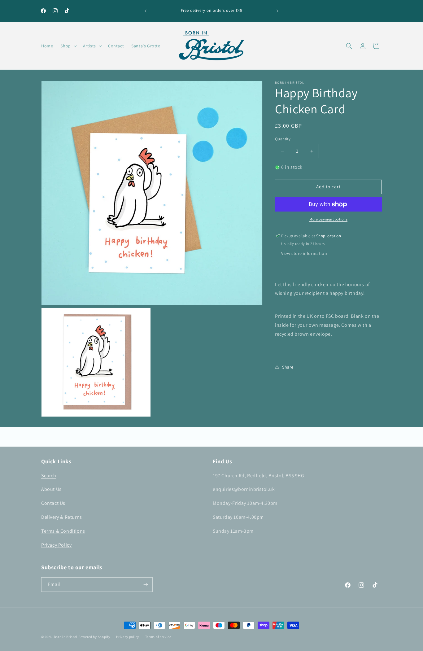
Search (48, 475)
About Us (51, 489)
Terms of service (158, 637)
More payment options (328, 219)
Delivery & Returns (61, 517)
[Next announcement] (277, 11)
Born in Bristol (66, 637)
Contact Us (53, 503)
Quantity (282, 139)
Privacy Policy (56, 545)
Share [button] (288, 367)
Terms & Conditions (63, 531)
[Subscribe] (145, 584)
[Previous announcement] (145, 11)
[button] (68, 45)
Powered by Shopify (94, 637)
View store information (304, 253)
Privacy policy (127, 637)
